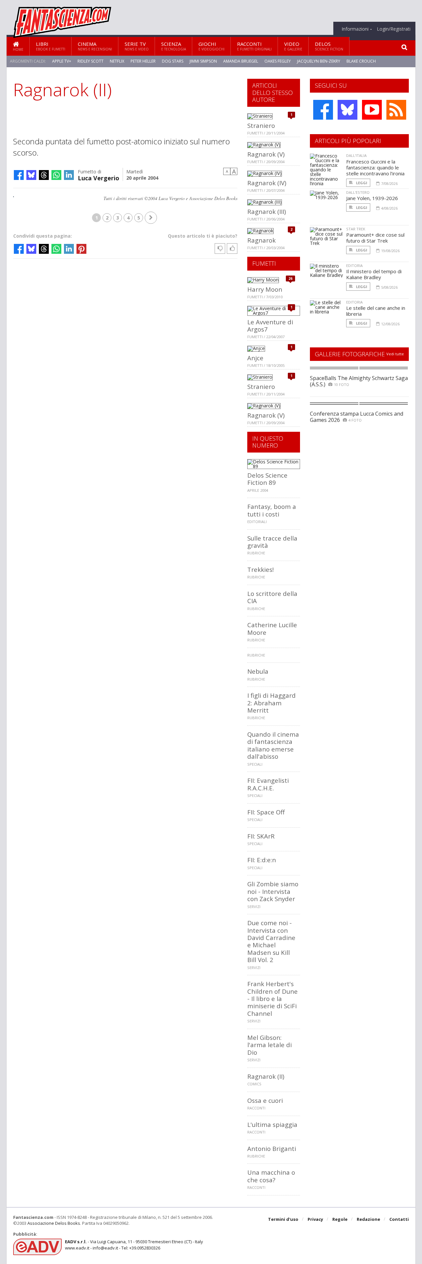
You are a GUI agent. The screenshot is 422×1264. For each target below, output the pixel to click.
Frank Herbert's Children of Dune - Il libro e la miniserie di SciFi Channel (272, 998)
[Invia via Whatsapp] (56, 175)
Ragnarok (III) (266, 211)
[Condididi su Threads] (43, 175)
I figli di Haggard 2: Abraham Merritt (271, 702)
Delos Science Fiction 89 (267, 478)
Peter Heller (143, 61)
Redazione (368, 1219)
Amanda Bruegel (240, 61)
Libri (50, 46)
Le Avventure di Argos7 (270, 325)
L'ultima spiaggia (272, 1124)
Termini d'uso (283, 1219)
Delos (329, 46)
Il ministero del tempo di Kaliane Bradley (374, 274)
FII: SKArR (261, 836)
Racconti (254, 46)
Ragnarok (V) (266, 154)
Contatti (399, 1219)
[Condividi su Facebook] (18, 175)
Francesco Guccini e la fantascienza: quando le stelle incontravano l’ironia (375, 167)
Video (293, 46)
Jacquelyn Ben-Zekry (318, 61)
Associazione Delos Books (53, 1223)
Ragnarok (261, 240)
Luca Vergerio (98, 177)
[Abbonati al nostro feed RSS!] (396, 110)
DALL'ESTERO (358, 192)
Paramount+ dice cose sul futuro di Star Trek (375, 237)
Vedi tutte (395, 353)
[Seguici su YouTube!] (372, 110)
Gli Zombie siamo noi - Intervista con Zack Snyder (272, 891)
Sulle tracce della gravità (272, 541)
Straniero (261, 125)
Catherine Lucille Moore (272, 628)
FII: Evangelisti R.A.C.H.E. (268, 784)
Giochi (211, 46)
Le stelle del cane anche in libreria (375, 311)
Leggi (361, 182)
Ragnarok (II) (265, 1076)
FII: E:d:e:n (261, 860)
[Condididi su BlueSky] (31, 175)
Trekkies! (260, 569)
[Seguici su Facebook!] (323, 110)
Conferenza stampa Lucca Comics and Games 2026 (356, 417)
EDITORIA (354, 265)
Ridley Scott (90, 61)
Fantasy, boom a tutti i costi (271, 510)
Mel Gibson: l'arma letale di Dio (269, 1044)
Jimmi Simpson (203, 61)
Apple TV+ (61, 61)
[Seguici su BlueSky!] (347, 110)
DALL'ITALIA (356, 155)
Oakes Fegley (277, 61)
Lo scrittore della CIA (272, 597)
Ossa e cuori (265, 1100)
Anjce (255, 358)
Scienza (173, 46)
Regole (339, 1219)
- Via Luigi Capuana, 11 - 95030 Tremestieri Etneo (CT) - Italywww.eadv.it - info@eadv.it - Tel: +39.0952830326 (134, 1244)
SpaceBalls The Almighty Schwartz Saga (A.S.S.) (359, 381)
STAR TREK (355, 229)
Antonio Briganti (271, 1148)
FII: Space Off (266, 812)
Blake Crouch (361, 61)
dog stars (172, 61)
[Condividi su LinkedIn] (69, 175)
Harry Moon (264, 289)
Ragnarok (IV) (266, 183)
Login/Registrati (393, 29)
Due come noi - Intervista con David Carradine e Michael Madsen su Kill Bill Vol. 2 (271, 941)
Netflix (117, 61)
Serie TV (137, 46)
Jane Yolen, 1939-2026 (372, 198)
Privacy (315, 1219)
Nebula (257, 671)
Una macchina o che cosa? (271, 1176)
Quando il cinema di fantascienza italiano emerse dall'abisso (273, 745)
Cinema (95, 46)
